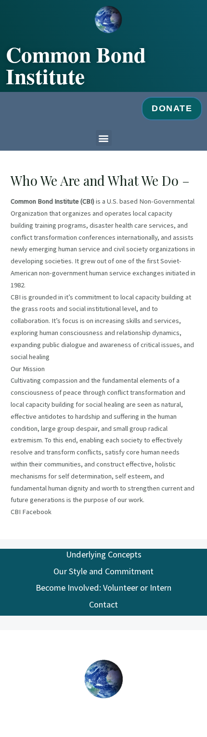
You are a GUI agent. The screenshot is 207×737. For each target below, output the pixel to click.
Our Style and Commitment (103, 571)
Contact (103, 604)
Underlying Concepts (104, 554)
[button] (104, 138)
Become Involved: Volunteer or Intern (103, 587)
